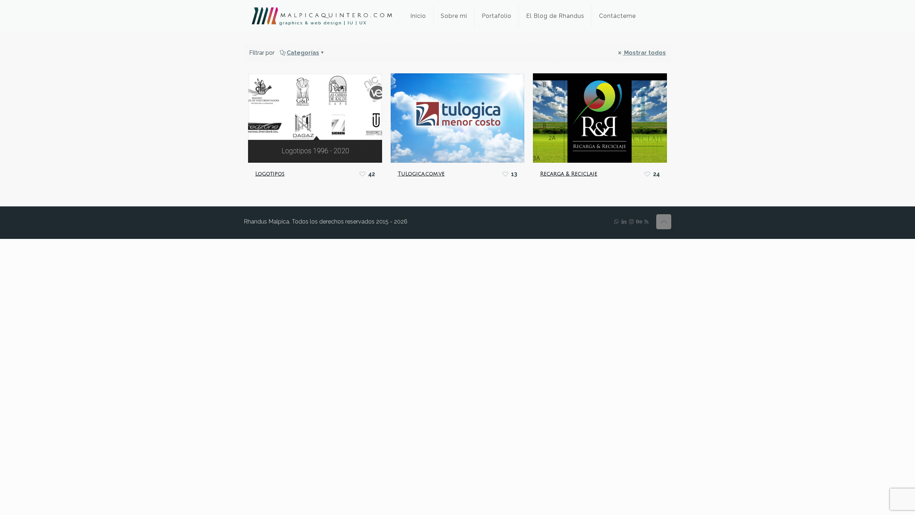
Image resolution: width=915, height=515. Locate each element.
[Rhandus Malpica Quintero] (321, 16)
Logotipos (270, 174)
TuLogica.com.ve (421, 174)
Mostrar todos (644, 52)
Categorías (303, 52)
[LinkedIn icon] (624, 222)
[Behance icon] (639, 222)
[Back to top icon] (663, 221)
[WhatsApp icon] (616, 222)
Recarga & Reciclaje (568, 174)
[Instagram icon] (631, 222)
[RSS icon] (646, 222)
